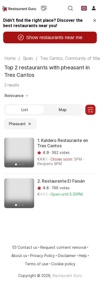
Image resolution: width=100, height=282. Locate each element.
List (24, 109)
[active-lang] (84, 8)
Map (63, 109)
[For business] (43, 8)
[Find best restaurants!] (19, 8)
